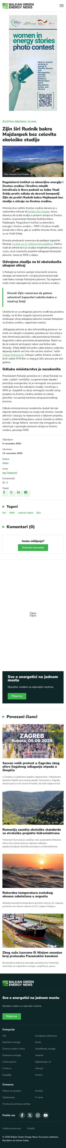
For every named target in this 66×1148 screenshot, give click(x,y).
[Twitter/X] (13, 494)
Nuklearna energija (11, 1055)
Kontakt (39, 1091)
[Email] (27, 494)
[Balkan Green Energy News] (18, 6)
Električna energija (11, 1042)
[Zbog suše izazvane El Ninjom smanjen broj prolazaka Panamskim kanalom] (33, 931)
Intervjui (39, 1068)
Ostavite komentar (33, 547)
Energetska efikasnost (46, 1036)
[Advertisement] (33, 613)
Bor (4, 512)
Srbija (5, 463)
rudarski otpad (25, 512)
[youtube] (46, 1115)
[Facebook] (5, 494)
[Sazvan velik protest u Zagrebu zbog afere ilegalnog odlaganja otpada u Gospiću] (33, 741)
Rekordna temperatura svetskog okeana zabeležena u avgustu (27, 894)
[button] (62, 6)
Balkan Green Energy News (24, 1136)
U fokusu (7, 1068)
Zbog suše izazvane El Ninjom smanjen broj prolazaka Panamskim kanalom (32, 954)
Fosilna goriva (9, 1062)
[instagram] (38, 1115)
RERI (12, 512)
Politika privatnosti (11, 1128)
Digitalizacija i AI (43, 1062)
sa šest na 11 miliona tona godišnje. (33, 244)
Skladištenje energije (45, 1049)
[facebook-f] (22, 1115)
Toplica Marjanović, (13, 355)
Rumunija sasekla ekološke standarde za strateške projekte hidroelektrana (31, 831)
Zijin (38, 512)
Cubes (26, 1140)
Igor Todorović (9, 472)
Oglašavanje (8, 1097)
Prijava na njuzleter (11, 1091)
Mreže (38, 1042)
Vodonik (39, 1055)
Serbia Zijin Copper (39, 211)
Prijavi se (17, 696)
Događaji (6, 1075)
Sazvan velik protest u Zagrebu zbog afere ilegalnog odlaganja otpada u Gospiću (31, 766)
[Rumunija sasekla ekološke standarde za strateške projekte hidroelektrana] (33, 808)
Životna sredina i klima (19, 121)
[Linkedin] (20, 494)
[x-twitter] (30, 1115)
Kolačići (31, 1128)
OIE (4, 1036)
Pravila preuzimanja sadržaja (16, 1104)
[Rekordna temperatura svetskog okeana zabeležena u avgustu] (33, 871)
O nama (39, 1097)
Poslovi (38, 1075)
